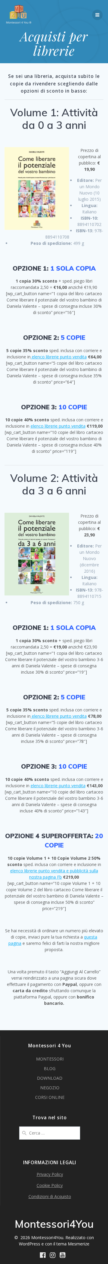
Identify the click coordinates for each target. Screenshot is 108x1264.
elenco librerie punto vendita (59, 357)
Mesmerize (78, 1244)
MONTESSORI (50, 1059)
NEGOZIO (49, 1087)
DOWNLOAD (49, 1078)
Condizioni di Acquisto (49, 1196)
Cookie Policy (50, 1185)
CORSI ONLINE (49, 1097)
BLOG (50, 1068)
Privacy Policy (50, 1174)
